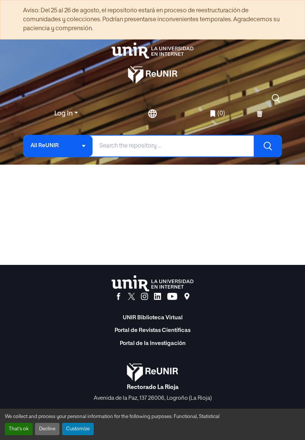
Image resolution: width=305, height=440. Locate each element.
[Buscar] (267, 146)
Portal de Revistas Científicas (152, 330)
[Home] (152, 50)
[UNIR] (152, 283)
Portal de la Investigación (153, 343)
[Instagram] (144, 296)
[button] (276, 98)
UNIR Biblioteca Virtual (153, 317)
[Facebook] (118, 296)
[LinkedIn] (157, 296)
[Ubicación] (186, 296)
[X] (131, 296)
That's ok (19, 429)
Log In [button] (64, 113)
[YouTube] (172, 296)
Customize (78, 429)
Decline (47, 429)
